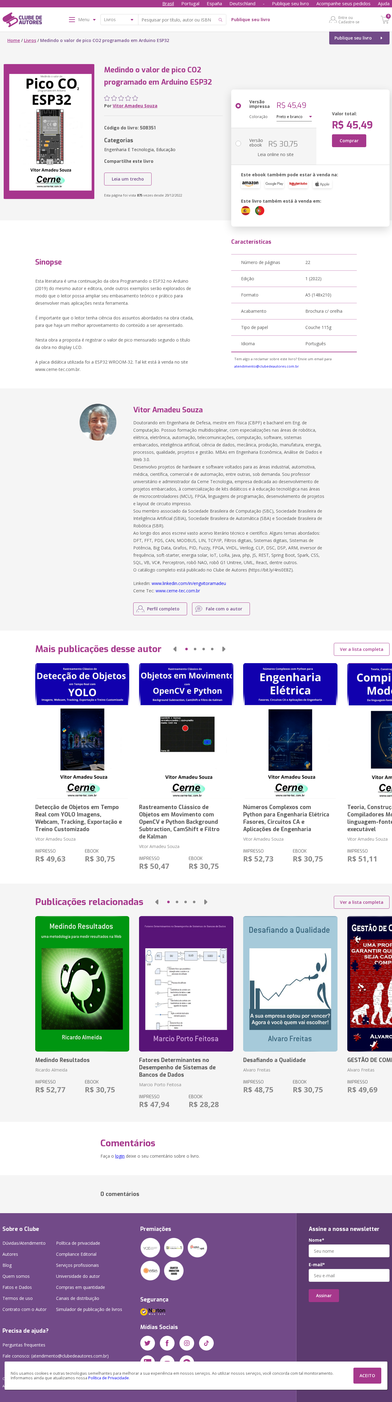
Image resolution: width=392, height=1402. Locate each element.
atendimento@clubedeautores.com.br (266, 366)
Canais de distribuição (77, 1298)
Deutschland (242, 3)
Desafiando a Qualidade (274, 1060)
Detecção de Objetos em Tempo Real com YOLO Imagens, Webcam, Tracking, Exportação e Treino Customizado (78, 818)
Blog (7, 1265)
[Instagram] (186, 1343)
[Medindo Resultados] (82, 984)
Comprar (349, 140)
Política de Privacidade (108, 1378)
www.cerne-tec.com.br (178, 591)
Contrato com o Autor (24, 1309)
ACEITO (367, 1375)
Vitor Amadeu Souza (135, 106)
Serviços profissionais (77, 1265)
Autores (10, 1254)
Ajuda (384, 3)
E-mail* (317, 1264)
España (214, 3)
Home (13, 40)
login (120, 1156)
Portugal (190, 3)
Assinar (324, 1295)
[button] (175, 649)
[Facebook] (167, 1343)
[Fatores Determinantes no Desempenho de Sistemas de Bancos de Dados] (186, 984)
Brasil (168, 3)
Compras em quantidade (80, 1287)
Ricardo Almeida (51, 1070)
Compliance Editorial (76, 1254)
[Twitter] (147, 1343)
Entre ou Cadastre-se (349, 19)
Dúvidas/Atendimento (24, 1243)
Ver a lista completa (361, 649)
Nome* (316, 1240)
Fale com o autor (224, 609)
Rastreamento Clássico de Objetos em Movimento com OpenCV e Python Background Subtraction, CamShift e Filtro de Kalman (179, 822)
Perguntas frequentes (23, 1345)
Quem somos (16, 1276)
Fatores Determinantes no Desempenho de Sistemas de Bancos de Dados (177, 1067)
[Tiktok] (206, 1343)
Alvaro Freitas (256, 1070)
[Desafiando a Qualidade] (290, 984)
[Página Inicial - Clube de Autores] (22, 20)
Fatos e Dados (17, 1287)
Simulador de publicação (89, 1309)
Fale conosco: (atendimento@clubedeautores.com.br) (55, 1356)
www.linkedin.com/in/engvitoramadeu (189, 583)
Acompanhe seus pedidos (343, 3)
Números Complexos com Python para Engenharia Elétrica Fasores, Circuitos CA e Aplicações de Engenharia (286, 818)
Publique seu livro (290, 3)
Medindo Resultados (62, 1060)
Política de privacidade (78, 1243)
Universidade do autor (78, 1276)
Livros (30, 40)
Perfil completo (163, 609)
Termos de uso (17, 1298)
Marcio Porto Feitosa (160, 1084)
